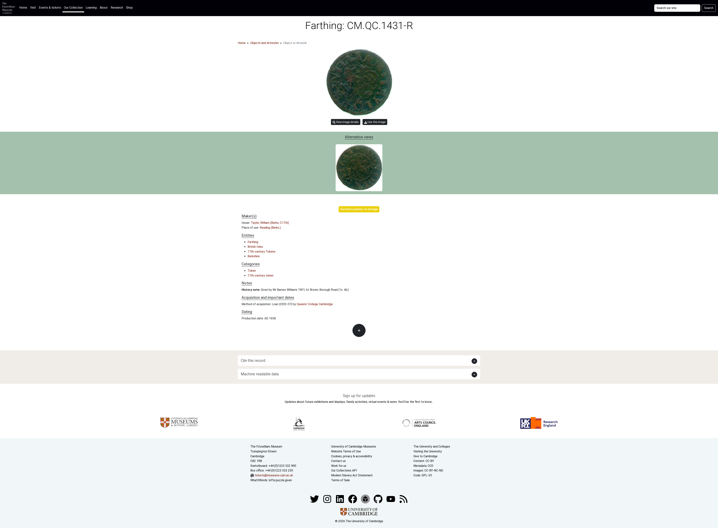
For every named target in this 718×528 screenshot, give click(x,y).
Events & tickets (50, 7)
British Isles (255, 246)
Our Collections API (344, 470)
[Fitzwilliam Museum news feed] (403, 498)
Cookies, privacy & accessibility (351, 456)
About (104, 7)
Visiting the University (427, 451)
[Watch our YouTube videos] (391, 498)
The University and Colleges (431, 446)
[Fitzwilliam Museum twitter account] (315, 498)
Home (24, 7)
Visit (33, 7)
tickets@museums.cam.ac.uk (274, 475)
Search (708, 8)
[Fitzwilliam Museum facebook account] (340, 498)
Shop (129, 7)
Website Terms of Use (346, 451)
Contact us (338, 461)
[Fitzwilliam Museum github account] (378, 498)
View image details (347, 121)
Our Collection (73, 7)
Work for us (338, 466)
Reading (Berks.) (270, 227)
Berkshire (254, 256)
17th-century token (260, 275)
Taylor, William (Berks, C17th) (270, 223)
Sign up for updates (359, 395)
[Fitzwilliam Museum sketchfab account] (365, 498)
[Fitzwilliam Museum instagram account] (327, 498)
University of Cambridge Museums (353, 446)
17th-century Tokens (261, 251)
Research (117, 7)
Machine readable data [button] (260, 374)
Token (252, 270)
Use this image (376, 121)
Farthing (253, 242)
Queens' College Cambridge (315, 304)
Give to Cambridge (425, 456)
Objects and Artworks (264, 43)
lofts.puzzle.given (280, 480)
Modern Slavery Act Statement (352, 475)
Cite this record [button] (253, 360)
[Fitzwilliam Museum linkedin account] (353, 498)
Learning (91, 7)
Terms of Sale (340, 480)
